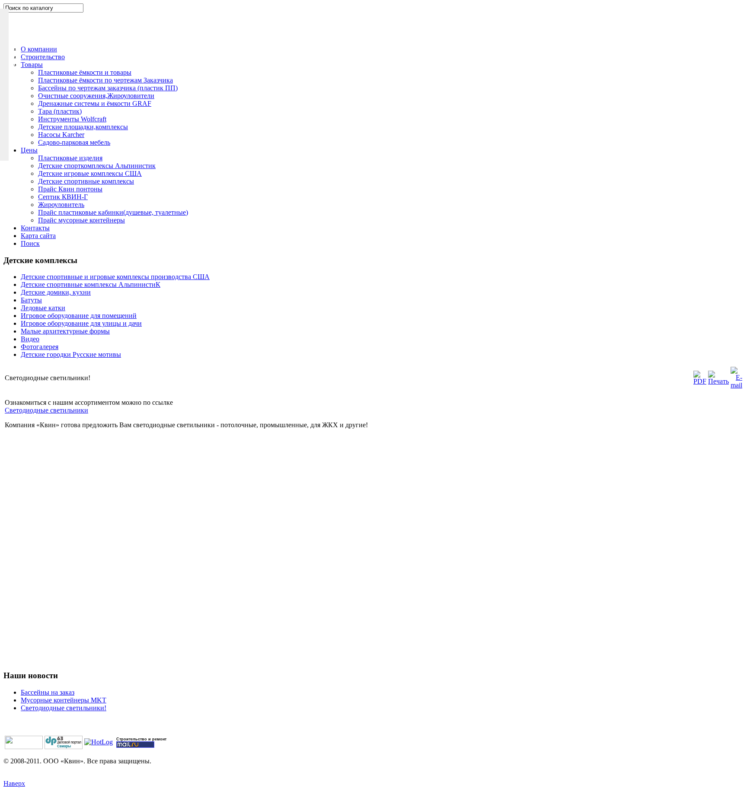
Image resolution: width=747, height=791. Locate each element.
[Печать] (718, 381)
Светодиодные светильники (46, 410)
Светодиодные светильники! (63, 708)
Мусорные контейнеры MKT (63, 700)
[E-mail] (736, 385)
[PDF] (699, 381)
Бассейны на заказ (47, 692)
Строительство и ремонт (141, 739)
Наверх (14, 783)
